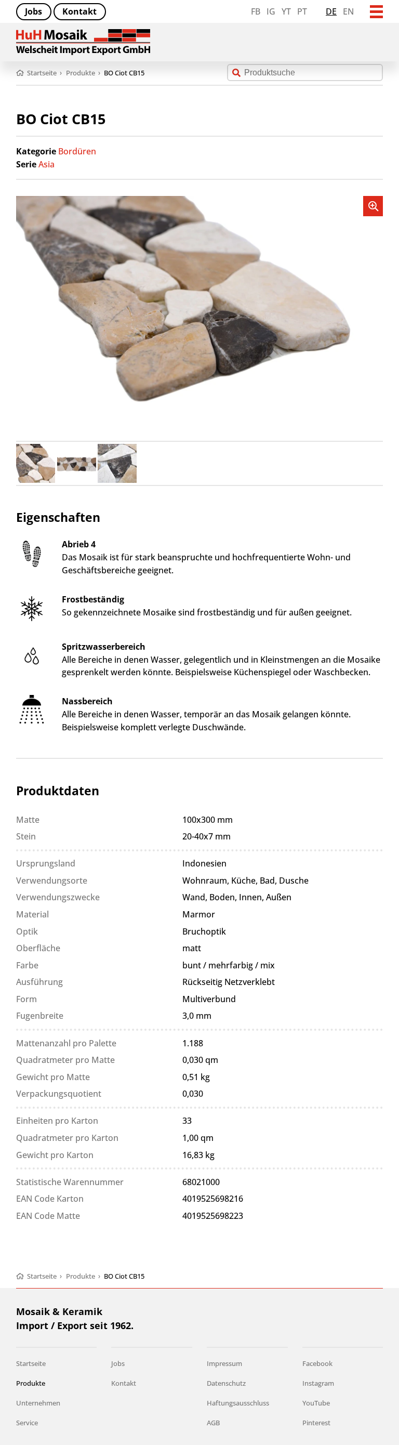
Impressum (224, 1363)
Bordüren (77, 151)
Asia (46, 164)
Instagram (318, 1383)
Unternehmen (38, 1403)
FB (255, 11)
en (348, 11)
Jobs (33, 11)
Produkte (30, 1383)
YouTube (316, 1403)
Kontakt (79, 11)
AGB (213, 1422)
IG (271, 11)
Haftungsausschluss (238, 1403)
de (331, 11)
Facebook (317, 1363)
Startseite (31, 1363)
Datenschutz (226, 1383)
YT (286, 11)
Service (27, 1422)
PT (302, 11)
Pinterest (316, 1422)
